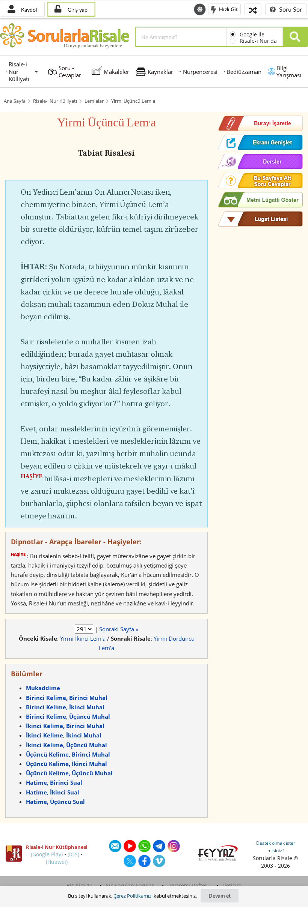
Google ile (252, 34)
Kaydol (28, 9)
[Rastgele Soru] (253, 9)
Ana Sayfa (15, 101)
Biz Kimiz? (79, 885)
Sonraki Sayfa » (118, 629)
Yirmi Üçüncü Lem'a (133, 101)
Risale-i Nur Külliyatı (55, 101)
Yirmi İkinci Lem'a (83, 638)
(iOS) (73, 854)
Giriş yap (77, 9)
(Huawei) (57, 861)
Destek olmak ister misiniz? (275, 847)
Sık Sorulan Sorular (130, 885)
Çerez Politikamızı (132, 895)
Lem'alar (94, 101)
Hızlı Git (228, 9)
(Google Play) (47, 854)
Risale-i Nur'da (258, 41)
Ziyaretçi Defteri (189, 885)
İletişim (232, 885)
